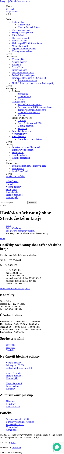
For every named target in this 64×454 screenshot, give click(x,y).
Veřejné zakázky (19, 62)
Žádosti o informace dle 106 (19, 368)
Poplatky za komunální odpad (26, 147)
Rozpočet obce (19, 136)
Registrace (11, 404)
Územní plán (18, 59)
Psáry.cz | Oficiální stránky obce (15, 1)
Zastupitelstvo (18, 102)
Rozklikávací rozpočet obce (31, 139)
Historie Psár (24, 24)
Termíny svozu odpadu (22, 150)
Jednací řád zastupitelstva (30, 104)
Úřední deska (12, 181)
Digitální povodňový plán (24, 48)
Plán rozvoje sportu (21, 38)
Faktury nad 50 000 (15, 365)
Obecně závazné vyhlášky (30, 123)
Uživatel (10, 9)
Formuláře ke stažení (21, 131)
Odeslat (32, 203)
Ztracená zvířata (19, 40)
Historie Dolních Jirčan (29, 27)
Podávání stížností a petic (24, 75)
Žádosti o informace (27, 80)
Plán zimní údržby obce (23, 72)
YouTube (10, 350)
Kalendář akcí (12, 192)
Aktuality (10, 184)
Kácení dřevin (18, 35)
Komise (21, 99)
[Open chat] (57, 447)
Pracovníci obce (19, 70)
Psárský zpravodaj (14, 194)
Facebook (10, 344)
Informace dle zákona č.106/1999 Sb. (29, 78)
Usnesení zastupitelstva (29, 112)
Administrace (12, 430)
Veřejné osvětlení (20, 171)
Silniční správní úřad (15, 176)
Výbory (21, 115)
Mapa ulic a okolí (20, 46)
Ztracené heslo (13, 406)
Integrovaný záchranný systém (20, 231)
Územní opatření (25, 126)
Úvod (8, 225)
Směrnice (22, 128)
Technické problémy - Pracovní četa (29, 165)
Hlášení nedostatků (21, 158)
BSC (13, 442)
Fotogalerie (11, 189)
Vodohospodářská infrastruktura (27, 43)
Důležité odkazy (13, 228)
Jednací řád (23, 94)
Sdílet (2, 238)
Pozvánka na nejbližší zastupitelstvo (34, 107)
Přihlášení (10, 401)
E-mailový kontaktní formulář (20, 422)
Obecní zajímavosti (21, 30)
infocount (16, 447)
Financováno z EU (15, 424)
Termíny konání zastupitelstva (32, 110)
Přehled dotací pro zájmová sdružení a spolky (33, 83)
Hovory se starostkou (22, 51)
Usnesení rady (24, 96)
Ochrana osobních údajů (17, 419)
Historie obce (18, 22)
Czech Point (17, 67)
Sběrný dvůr (18, 152)
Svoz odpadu (18, 168)
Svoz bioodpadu (19, 155)
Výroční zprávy (19, 134)
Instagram (10, 347)
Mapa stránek (12, 11)
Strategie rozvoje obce (22, 32)
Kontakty (16, 64)
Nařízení (22, 120)
